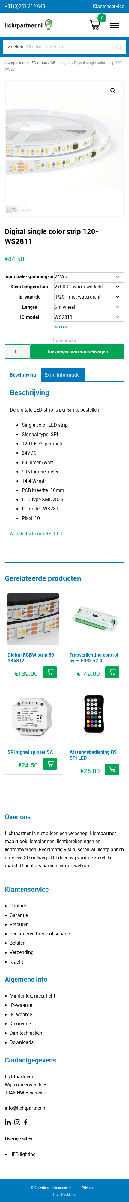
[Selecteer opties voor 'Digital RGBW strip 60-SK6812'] (50, 672)
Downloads (22, 1042)
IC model (29, 317)
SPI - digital (60, 62)
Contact (18, 905)
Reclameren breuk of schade (40, 933)
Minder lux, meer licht (32, 996)
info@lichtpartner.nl (25, 1108)
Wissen (60, 327)
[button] (113, 90)
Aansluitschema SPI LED (36, 533)
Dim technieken (26, 1033)
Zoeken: (16, 46)
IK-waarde (21, 1014)
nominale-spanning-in (29, 276)
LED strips (38, 62)
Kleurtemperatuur (29, 286)
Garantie (19, 915)
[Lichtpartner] (29, 25)
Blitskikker (68, 1194)
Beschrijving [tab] (23, 374)
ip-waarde (29, 296)
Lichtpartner (15, 62)
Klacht (16, 961)
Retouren (19, 924)
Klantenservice (108, 6)
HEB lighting (23, 1154)
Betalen (18, 943)
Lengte (29, 307)
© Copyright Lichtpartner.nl (51, 1187)
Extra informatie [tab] (62, 374)
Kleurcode (20, 1023)
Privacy (87, 1187)
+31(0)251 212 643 (25, 6)
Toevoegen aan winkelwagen (77, 351)
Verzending (22, 952)
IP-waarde (21, 1005)
